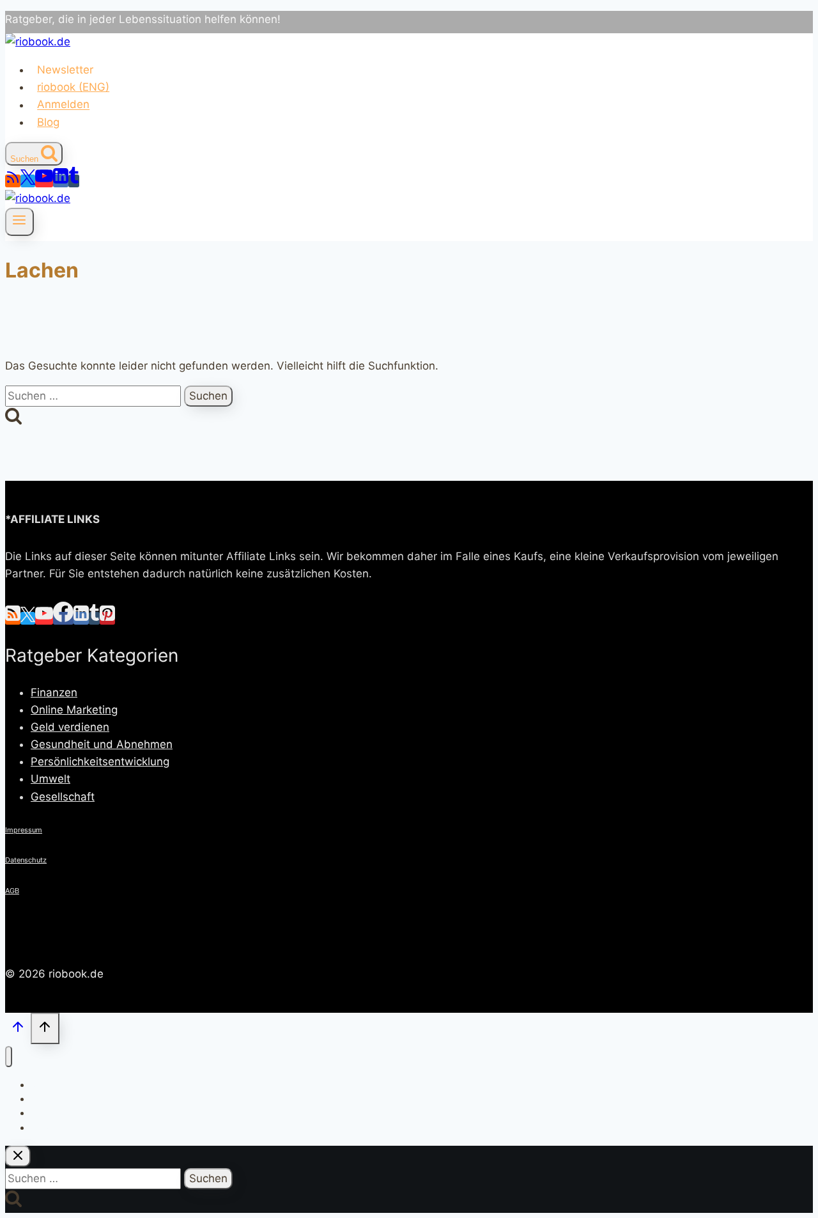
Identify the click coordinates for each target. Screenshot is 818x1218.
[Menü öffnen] (19, 222)
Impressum (23, 829)
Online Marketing (74, 709)
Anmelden (63, 104)
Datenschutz (26, 859)
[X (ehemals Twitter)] (27, 181)
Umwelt (50, 778)
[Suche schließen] (18, 1156)
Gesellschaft (63, 796)
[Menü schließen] (8, 1056)
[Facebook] (63, 618)
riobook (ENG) (73, 87)
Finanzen (54, 692)
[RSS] (12, 181)
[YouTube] (44, 181)
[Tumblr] (73, 181)
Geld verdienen (70, 727)
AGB (12, 890)
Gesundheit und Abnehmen (102, 744)
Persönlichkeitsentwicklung (100, 761)
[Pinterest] (107, 618)
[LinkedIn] (60, 181)
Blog (48, 122)
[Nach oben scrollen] (18, 1030)
